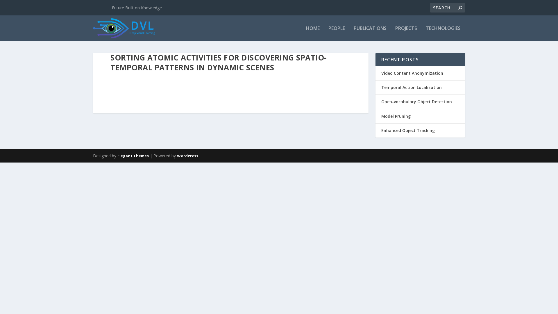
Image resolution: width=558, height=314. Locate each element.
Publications (370, 28)
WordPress (187, 155)
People (336, 28)
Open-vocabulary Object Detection (416, 101)
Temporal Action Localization (411, 87)
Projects (406, 28)
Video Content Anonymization (412, 73)
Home (313, 28)
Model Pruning (396, 116)
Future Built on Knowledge (137, 7)
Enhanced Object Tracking (408, 130)
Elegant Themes (133, 155)
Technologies (443, 28)
